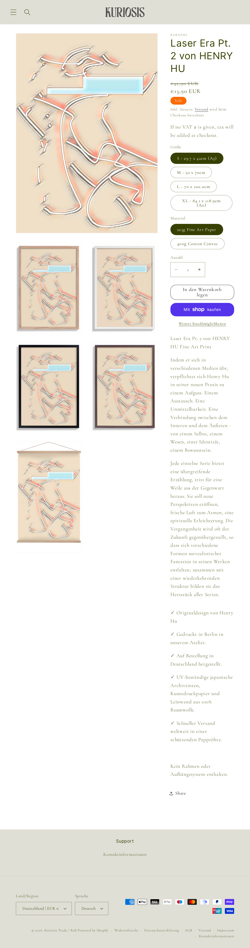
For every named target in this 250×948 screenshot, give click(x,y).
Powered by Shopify (93, 930)
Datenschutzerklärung (161, 930)
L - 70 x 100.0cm (193, 186)
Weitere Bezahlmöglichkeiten (202, 323)
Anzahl (176, 257)
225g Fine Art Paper (197, 229)
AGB (188, 930)
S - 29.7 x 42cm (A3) (197, 158)
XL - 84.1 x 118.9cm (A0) (201, 203)
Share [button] (180, 793)
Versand (201, 109)
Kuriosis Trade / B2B (61, 930)
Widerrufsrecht (126, 930)
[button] (13, 12)
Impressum (225, 930)
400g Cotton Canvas (197, 243)
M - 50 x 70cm (191, 172)
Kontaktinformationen (125, 854)
